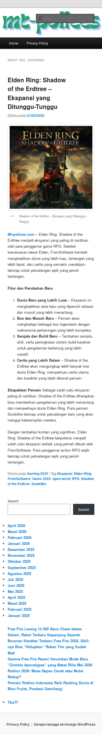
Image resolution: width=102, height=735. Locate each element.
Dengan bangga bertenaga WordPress (64, 724)
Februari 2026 (19, 537)
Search (13, 500)
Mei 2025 (15, 591)
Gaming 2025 (37, 473)
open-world (61, 478)
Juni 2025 (16, 585)
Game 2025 (41, 478)
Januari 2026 (19, 543)
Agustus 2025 (19, 573)
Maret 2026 (17, 531)
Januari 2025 (19, 615)
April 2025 (16, 597)
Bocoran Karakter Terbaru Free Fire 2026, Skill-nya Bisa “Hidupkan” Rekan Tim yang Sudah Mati (49, 646)
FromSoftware (19, 478)
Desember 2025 (21, 549)
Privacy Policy (37, 43)
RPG (75, 478)
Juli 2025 (15, 579)
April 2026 (16, 525)
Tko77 (13, 702)
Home (13, 43)
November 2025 (21, 555)
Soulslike (38, 483)
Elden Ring (82, 473)
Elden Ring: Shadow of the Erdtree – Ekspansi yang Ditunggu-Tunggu (37, 93)
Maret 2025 (17, 603)
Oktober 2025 (19, 561)
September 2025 (22, 567)
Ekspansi (64, 473)
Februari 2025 (19, 609)
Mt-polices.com (21, 234)
